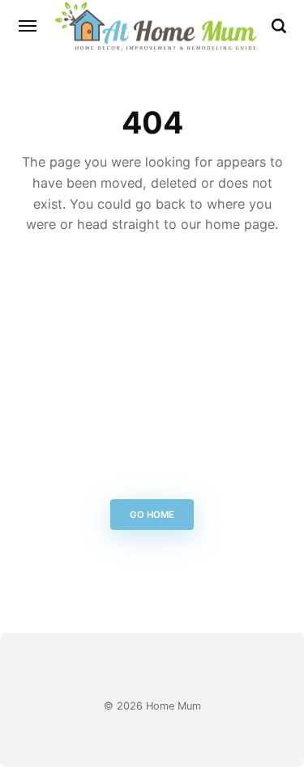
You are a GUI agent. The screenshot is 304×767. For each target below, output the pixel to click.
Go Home (152, 515)
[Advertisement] (152, 371)
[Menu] (28, 25)
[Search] (279, 26)
